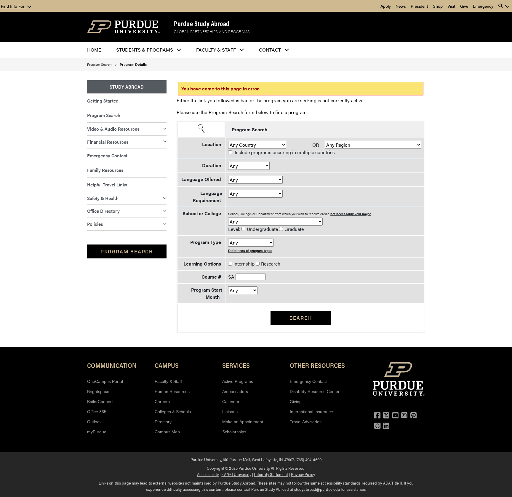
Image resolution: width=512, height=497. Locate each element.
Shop (438, 6)
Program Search (99, 64)
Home (94, 49)
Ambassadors (235, 391)
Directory (163, 421)
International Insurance (311, 411)
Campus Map (167, 431)
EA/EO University (236, 474)
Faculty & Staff (168, 381)
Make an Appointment (242, 421)
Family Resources (105, 170)
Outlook (94, 421)
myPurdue (96, 431)
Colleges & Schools (173, 411)
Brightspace (98, 391)
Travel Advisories (305, 421)
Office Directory (103, 210)
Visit (451, 6)
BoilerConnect (100, 401)
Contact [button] (270, 49)
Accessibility (208, 474)
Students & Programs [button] (144, 49)
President (419, 6)
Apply (385, 6)
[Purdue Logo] (123, 26)
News (401, 6)
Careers (162, 401)
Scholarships (234, 431)
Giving (296, 401)
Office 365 (96, 411)
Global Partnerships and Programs (211, 31)
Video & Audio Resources (113, 128)
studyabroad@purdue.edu (317, 489)
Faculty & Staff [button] (216, 49)
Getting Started (103, 100)
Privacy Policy (303, 474)
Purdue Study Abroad (202, 23)
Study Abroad (127, 86)
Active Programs (237, 381)
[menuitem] (127, 87)
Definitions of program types (250, 250)
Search (300, 318)
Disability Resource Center (315, 391)
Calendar (230, 401)
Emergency (483, 6)
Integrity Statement (271, 474)
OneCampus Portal (105, 381)
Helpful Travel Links (107, 184)
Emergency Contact (107, 155)
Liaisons (230, 411)
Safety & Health (103, 198)
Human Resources (172, 391)
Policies (95, 223)
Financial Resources (107, 141)
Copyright (215, 468)
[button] (504, 6)
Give (464, 6)
